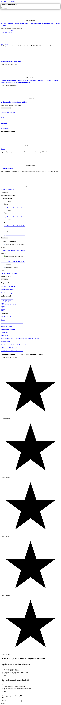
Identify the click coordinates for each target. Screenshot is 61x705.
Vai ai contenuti (4, 1)
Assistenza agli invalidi (6, 300)
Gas (2, 307)
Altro (5, 675)
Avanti (2, 703)
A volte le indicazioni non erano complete (14, 686)
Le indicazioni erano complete (11, 670)
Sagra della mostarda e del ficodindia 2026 (14, 207)
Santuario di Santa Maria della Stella (13, 262)
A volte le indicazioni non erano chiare (13, 685)
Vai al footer (12, 1)
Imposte (3, 309)
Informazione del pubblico (7, 30)
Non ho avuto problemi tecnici (11, 674)
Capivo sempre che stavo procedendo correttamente (17, 672)
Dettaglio (4, 701)
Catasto (2, 303)
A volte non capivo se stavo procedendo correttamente (17, 688)
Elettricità (3, 306)
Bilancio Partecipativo (6, 302)
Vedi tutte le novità (5, 108)
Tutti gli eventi (4, 237)
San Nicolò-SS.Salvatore (9, 273)
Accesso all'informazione (7, 299)
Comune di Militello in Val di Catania (13, 250)
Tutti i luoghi (4, 279)
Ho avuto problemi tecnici (10, 689)
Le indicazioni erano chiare (10, 669)
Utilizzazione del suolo (6, 32)
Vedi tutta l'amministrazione (7, 195)
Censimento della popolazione (8, 304)
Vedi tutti (3, 310)
